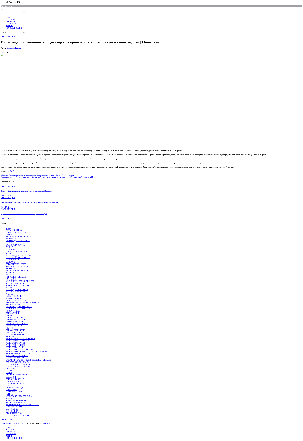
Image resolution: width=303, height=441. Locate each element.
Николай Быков (14, 48)
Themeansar (45, 423)
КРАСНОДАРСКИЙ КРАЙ (17, 290)
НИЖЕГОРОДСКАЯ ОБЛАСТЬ (19, 307)
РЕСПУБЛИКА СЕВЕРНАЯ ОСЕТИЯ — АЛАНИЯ (27, 351)
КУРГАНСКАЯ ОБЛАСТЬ (16, 296)
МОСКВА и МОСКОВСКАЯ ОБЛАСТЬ (22, 302)
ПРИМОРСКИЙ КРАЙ (15, 330)
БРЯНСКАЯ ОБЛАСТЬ (15, 245)
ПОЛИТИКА (11, 24)
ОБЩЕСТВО (11, 21)
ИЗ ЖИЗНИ (10, 273)
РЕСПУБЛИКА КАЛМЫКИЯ (18, 341)
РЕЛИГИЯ (10, 336)
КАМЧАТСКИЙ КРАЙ (15, 283)
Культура (9, 294)
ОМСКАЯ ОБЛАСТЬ (14, 317)
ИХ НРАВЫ (11, 279)
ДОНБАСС (10, 262)
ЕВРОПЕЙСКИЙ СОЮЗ (16, 264)
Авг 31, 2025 (6, 196)
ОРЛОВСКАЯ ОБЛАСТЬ (16, 322)
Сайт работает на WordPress (12, 423)
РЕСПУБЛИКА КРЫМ (15, 345)
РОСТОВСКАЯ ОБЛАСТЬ (17, 356)
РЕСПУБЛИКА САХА (15, 347)
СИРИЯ (9, 371)
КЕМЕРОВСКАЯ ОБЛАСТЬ (17, 285)
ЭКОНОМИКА (12, 411)
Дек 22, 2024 (6, 218)
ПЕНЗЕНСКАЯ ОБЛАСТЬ (17, 324)
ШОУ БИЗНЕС (12, 409)
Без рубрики (11, 239)
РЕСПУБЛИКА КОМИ (15, 343)
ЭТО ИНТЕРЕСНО (14, 413)
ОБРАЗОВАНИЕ (12, 313)
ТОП (8, 385)
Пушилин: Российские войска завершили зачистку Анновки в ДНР (24, 214)
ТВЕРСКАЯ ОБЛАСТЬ (15, 379)
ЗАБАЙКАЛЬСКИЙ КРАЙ (17, 266)
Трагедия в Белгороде (14, 388)
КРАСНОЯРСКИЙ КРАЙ (16, 292)
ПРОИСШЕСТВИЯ (14, 28)
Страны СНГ (11, 377)
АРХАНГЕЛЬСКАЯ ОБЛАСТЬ (18, 236)
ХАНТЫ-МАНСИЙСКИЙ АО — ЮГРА (22, 405)
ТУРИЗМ (9, 394)
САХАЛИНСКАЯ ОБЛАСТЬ (18, 364)
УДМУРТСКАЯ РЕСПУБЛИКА (19, 396)
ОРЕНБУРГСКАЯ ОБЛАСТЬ (18, 319)
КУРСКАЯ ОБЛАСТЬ (15, 298)
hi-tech (8, 228)
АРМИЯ (9, 26)
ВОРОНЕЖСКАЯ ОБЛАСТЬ (18, 258)
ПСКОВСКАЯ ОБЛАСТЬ (16, 334)
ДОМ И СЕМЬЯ (12, 260)
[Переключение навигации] (2, 9)
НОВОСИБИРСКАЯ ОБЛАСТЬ (19, 309)
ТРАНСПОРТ (11, 390)
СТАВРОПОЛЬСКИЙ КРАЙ (17, 375)
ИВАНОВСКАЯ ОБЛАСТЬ (17, 270)
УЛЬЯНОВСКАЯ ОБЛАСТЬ (17, 400)
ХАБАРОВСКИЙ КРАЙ (16, 402)
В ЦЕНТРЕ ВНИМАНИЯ (16, 251)
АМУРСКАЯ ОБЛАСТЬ (16, 232)
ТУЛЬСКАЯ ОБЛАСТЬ (15, 392)
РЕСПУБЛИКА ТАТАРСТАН (18, 354)
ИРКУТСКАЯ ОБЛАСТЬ (16, 277)
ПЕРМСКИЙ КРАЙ (14, 326)
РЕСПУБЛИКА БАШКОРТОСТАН (20, 339)
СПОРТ (9, 373)
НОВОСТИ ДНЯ (8, 36)
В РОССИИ (10, 19)
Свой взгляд (11, 368)
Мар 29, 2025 (6, 207)
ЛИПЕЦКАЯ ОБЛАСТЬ (16, 300)
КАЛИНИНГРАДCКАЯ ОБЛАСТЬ (20, 281)
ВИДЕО (9, 253)
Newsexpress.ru (7, 6)
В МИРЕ (9, 17)
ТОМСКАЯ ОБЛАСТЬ (15, 383)
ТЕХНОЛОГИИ (12, 381)
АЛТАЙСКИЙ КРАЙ (14, 230)
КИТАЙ (9, 288)
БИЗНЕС (9, 243)
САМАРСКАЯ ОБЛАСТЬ (16, 358)
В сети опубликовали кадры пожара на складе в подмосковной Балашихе (26, 191)
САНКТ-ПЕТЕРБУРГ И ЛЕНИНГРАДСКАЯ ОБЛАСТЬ (28, 360)
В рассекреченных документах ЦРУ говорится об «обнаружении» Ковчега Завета (29, 202)
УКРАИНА (10, 398)
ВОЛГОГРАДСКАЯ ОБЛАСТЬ (18, 256)
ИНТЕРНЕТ (11, 275)
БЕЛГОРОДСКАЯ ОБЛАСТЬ (18, 241)
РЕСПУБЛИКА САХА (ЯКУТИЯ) (20, 349)
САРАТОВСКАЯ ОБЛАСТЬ (17, 362)
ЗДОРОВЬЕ (10, 268)
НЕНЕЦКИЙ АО (13, 305)
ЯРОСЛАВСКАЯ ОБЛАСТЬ (17, 415)
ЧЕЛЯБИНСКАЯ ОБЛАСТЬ (17, 407)
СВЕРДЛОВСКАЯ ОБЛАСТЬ (18, 366)
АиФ (12, 171)
